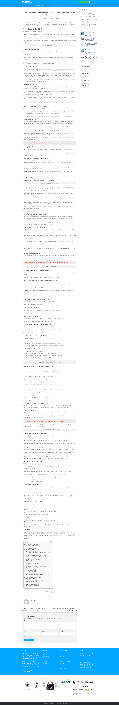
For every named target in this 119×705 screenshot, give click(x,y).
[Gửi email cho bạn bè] (50, 592)
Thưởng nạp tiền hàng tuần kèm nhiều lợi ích (35, 569)
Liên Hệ (62, 656)
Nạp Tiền (62, 5)
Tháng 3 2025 (84, 83)
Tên (25, 631)
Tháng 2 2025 (84, 85)
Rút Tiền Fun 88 (44, 661)
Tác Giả (62, 666)
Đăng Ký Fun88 (42, 5)
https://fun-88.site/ (88, 659)
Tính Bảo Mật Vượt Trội (31, 551)
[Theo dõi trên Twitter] (28, 671)
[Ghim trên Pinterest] (52, 592)
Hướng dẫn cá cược (79, 5)
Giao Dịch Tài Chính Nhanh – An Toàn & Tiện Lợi (36, 555)
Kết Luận (27, 587)
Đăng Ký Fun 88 (44, 654)
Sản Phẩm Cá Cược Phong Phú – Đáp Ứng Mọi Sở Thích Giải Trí (39, 552)
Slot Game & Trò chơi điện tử (33, 563)
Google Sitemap (64, 671)
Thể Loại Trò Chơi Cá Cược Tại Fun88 (34, 559)
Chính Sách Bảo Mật (64, 659)
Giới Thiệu (62, 654)
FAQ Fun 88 (44, 663)
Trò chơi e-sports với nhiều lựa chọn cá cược (36, 564)
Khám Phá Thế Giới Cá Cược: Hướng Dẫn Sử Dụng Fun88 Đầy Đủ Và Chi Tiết (91, 57)
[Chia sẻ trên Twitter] (47, 592)
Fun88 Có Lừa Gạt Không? (32, 582)
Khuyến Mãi (50, 5)
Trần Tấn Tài (56, 18)
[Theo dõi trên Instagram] (25, 671)
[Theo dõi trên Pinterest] (32, 671)
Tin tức (82, 71)
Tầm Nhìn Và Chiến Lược (32, 548)
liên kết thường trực (59, 596)
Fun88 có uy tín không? (31, 578)
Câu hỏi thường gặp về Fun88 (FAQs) (33, 577)
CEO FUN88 (63, 668)
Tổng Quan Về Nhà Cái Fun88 (31, 544)
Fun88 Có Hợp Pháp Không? (32, 545)
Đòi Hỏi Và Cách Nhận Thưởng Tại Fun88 (35, 574)
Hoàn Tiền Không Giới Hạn (32, 570)
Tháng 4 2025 (84, 80)
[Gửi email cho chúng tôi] (30, 671)
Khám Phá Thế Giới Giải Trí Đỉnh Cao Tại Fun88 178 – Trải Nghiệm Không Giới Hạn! (91, 51)
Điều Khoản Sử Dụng (65, 663)
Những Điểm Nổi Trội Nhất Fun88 (32, 549)
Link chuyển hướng (85, 68)
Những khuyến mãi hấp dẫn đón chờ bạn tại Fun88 (36, 566)
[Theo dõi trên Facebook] (23, 671)
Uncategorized (49, 10)
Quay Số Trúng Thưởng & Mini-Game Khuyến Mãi (36, 573)
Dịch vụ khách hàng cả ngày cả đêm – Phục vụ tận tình (37, 556)
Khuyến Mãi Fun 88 (45, 659)
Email (43, 631)
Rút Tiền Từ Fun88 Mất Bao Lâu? (33, 581)
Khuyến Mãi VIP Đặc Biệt (32, 571)
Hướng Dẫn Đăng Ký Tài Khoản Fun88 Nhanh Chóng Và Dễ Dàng (90, 39)
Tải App (67, 5)
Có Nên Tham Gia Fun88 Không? (33, 585)
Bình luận (26, 620)
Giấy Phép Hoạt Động (31, 547)
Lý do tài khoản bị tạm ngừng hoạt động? (35, 580)
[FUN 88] (27, 2)
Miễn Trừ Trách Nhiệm (65, 661)
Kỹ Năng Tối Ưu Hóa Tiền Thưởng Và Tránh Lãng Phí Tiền (38, 576)
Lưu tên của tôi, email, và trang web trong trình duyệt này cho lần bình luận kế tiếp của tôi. (44, 637)
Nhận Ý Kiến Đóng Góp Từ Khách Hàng (34, 558)
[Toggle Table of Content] (50, 542)
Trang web (62, 631)
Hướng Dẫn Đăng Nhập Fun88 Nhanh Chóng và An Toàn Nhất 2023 (91, 34)
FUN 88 (36, 5)
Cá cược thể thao (30, 560)
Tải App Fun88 (44, 666)
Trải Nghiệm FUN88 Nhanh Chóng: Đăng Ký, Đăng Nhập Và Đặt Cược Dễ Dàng (91, 45)
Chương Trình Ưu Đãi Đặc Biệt (33, 554)
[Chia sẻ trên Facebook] (45, 592)
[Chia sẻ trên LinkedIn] (54, 592)
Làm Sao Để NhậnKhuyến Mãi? (33, 584)
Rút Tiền (56, 5)
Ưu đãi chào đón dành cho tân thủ (33, 567)
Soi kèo (72, 5)
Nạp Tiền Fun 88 (45, 656)
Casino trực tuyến (30, 562)
